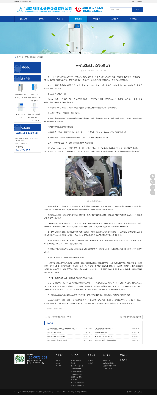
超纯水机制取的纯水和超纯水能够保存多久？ (62, 329)
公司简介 (58, 360)
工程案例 (96, 19)
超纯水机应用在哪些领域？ (104, 329)
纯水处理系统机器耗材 (77, 382)
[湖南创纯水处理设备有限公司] (43, 9)
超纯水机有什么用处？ (54, 332)
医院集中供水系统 (76, 377)
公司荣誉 (58, 366)
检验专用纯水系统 (76, 360)
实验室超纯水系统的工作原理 (57, 340)
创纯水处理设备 (138, 392)
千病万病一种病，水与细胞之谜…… (107, 340)
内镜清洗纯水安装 (108, 363)
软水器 (73, 363)
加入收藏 (131, 1)
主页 (26, 57)
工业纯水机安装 (107, 368)
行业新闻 (40, 57)
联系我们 (139, 1)
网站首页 (23, 19)
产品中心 (60, 19)
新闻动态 (78, 19)
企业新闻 (90, 363)
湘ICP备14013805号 (68, 392)
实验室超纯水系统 (76, 374)
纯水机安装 (106, 360)
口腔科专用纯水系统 (77, 371)
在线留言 (115, 19)
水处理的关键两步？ (101, 332)
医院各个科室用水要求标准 (56, 336)
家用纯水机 (74, 379)
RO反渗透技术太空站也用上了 (105, 336)
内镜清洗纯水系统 (76, 368)
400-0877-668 (152, 176)
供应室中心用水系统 (77, 366)
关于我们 (41, 19)
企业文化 (58, 363)
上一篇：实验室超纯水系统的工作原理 (58, 317)
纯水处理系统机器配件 (77, 385)
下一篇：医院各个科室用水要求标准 (129, 317)
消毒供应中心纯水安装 (109, 366)
